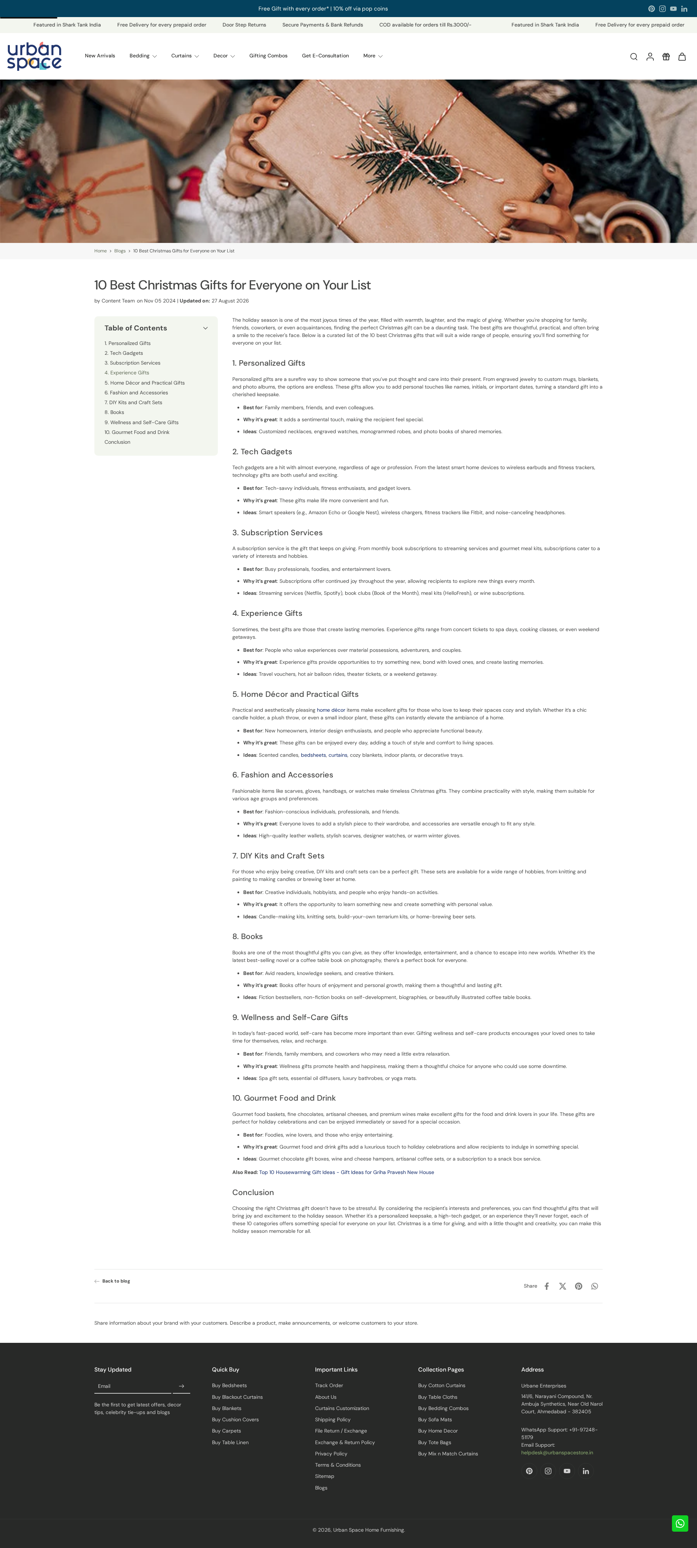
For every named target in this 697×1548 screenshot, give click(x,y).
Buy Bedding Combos (443, 1408)
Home (100, 251)
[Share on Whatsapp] (595, 1286)
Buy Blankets (226, 1408)
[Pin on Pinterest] (579, 1286)
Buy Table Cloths (437, 1397)
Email (104, 1386)
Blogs (120, 251)
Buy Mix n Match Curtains (448, 1453)
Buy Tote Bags (434, 1442)
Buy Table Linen (230, 1442)
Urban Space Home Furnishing (368, 1530)
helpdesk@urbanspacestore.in (557, 1452)
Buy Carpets (226, 1430)
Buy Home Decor (438, 1430)
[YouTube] (673, 8)
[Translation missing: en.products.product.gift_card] (666, 56)
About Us (326, 1397)
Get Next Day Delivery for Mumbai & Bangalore (323, 8)
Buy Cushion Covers (235, 1419)
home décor (331, 710)
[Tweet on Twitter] (563, 1286)
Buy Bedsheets (229, 1385)
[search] (634, 56)
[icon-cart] (682, 56)
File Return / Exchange (341, 1430)
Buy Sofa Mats (435, 1419)
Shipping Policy (333, 1419)
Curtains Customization (342, 1408)
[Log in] (650, 56)
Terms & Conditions (338, 1465)
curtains (338, 754)
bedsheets (313, 754)
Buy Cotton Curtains (441, 1385)
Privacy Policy (331, 1453)
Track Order (329, 1385)
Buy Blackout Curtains (237, 1397)
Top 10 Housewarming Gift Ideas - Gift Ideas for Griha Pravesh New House (346, 1172)
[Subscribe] (181, 1386)
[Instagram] (662, 8)
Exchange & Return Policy (345, 1442)
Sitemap (324, 1476)
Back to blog (116, 1281)
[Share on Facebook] (547, 1286)
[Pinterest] (651, 8)
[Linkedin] (684, 8)
